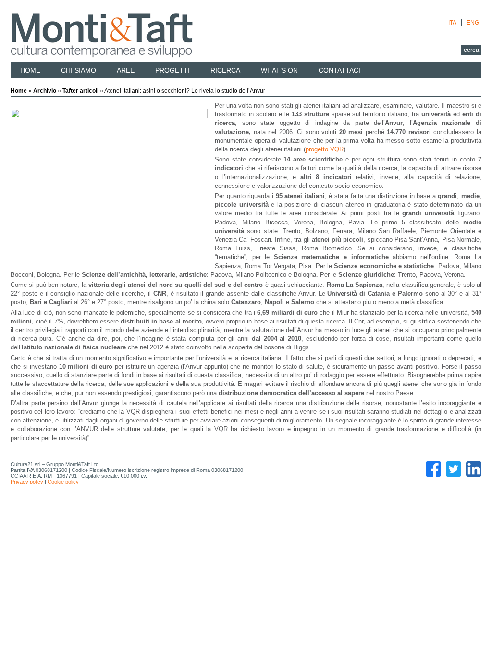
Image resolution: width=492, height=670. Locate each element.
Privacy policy (27, 481)
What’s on (279, 70)
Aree (126, 70)
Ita (452, 22)
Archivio (44, 90)
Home (30, 70)
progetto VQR (325, 149)
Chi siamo (78, 70)
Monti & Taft (102, 35)
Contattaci (339, 70)
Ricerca (225, 70)
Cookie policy (63, 481)
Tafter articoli (80, 90)
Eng (473, 22)
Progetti (172, 70)
